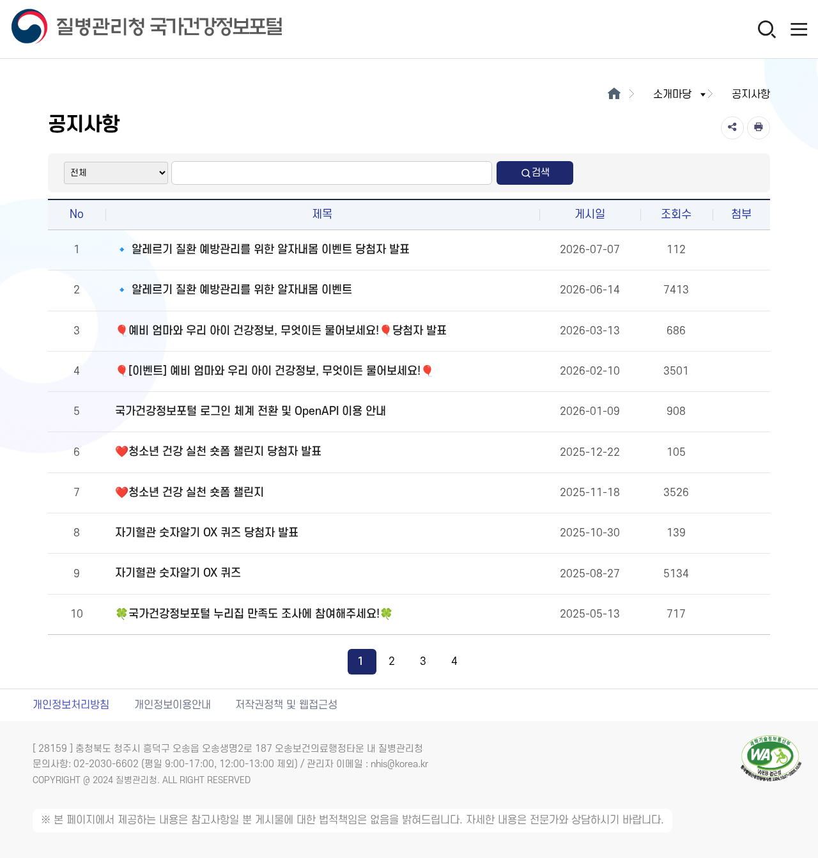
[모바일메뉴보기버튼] (799, 29)
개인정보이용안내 (172, 705)
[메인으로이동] (613, 95)
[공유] (732, 127)
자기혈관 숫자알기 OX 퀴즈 (178, 573)
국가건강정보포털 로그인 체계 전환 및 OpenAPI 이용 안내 (250, 411)
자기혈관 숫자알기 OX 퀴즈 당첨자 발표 (206, 533)
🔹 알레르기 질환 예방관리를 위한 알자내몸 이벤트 (233, 290)
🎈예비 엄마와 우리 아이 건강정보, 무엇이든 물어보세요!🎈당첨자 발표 (281, 331)
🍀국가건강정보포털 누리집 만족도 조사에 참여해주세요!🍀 (254, 614)
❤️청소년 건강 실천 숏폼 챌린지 (189, 493)
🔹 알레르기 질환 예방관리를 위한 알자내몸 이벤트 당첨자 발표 (262, 250)
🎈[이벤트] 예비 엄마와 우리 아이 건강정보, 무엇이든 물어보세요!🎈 (274, 371)
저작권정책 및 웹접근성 (286, 705)
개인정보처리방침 (71, 705)
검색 (541, 172)
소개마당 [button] (672, 94)
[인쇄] (758, 127)
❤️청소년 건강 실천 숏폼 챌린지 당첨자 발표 (218, 452)
